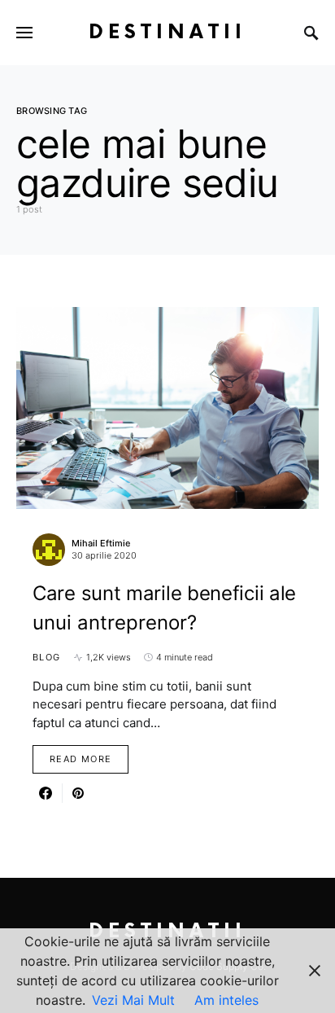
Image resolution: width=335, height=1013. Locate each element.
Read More (80, 759)
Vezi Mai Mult (133, 1000)
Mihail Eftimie (101, 543)
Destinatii (167, 32)
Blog (47, 657)
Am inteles (226, 1000)
